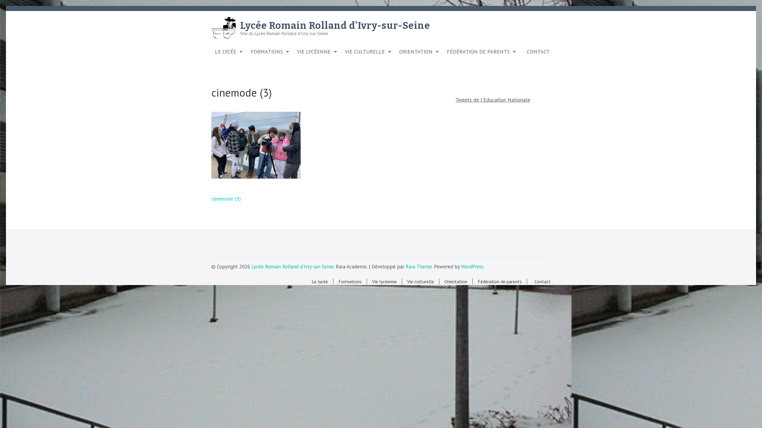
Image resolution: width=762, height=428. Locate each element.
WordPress (472, 266)
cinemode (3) (226, 198)
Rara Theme (419, 266)
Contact (536, 51)
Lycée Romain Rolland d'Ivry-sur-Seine (335, 25)
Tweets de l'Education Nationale (492, 99)
